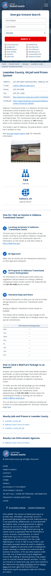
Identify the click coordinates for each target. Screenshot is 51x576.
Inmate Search (10, 469)
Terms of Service (26, 564)
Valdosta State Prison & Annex (17, 424)
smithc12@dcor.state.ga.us (24, 85)
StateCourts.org (13, 5)
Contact (7, 473)
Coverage (7, 476)
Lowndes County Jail (13, 421)
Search (24, 39)
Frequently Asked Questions (16, 497)
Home (5, 466)
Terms (6, 480)
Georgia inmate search (16, 133)
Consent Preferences (36, 508)
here (9, 407)
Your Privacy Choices (13, 490)
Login (5, 501)
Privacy (6, 483)
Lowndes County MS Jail (14, 428)
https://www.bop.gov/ (11, 243)
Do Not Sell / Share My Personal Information (25, 494)
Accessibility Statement (14, 487)
